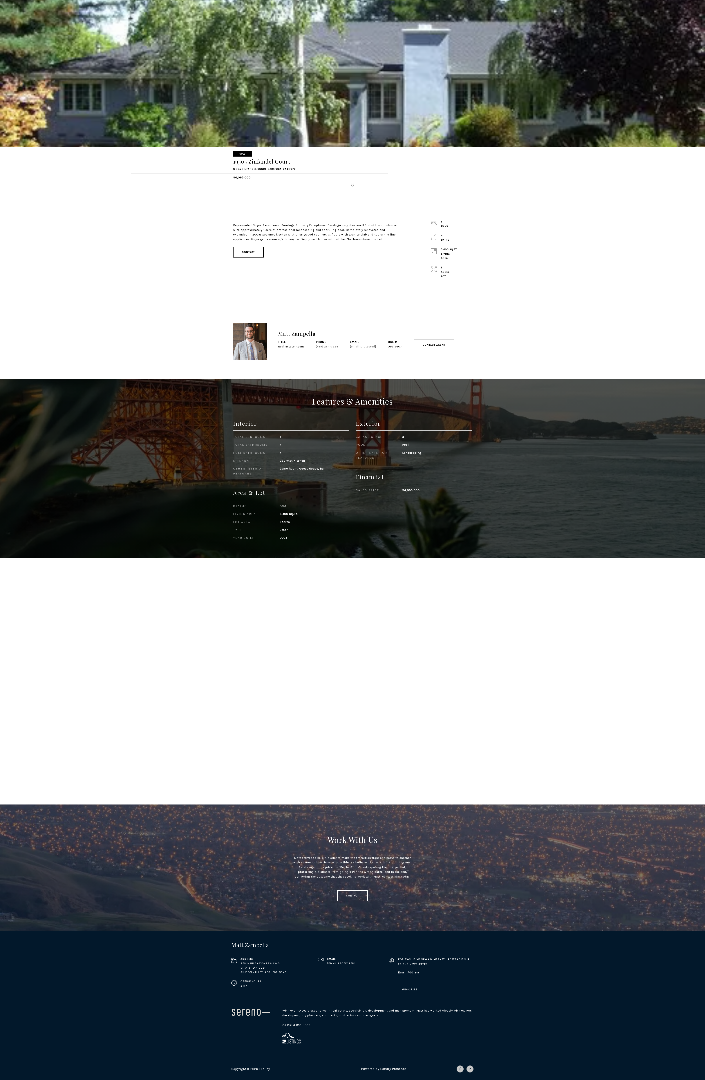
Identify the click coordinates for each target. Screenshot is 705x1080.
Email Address (409, 972)
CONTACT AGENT (434, 344)
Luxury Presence (393, 1069)
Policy (265, 1069)
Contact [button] (248, 252)
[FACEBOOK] (460, 1069)
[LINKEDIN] (470, 1069)
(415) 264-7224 (327, 346)
